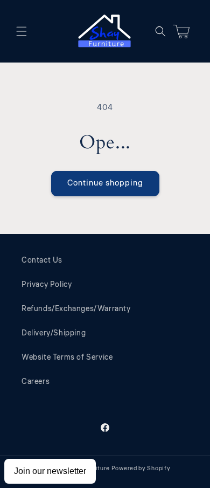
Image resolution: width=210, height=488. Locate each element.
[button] (21, 31)
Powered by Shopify (141, 468)
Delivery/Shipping (54, 333)
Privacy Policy (47, 284)
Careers (36, 381)
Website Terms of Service (67, 357)
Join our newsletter (50, 471)
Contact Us (42, 260)
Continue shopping (105, 183)
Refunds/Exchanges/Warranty (76, 309)
